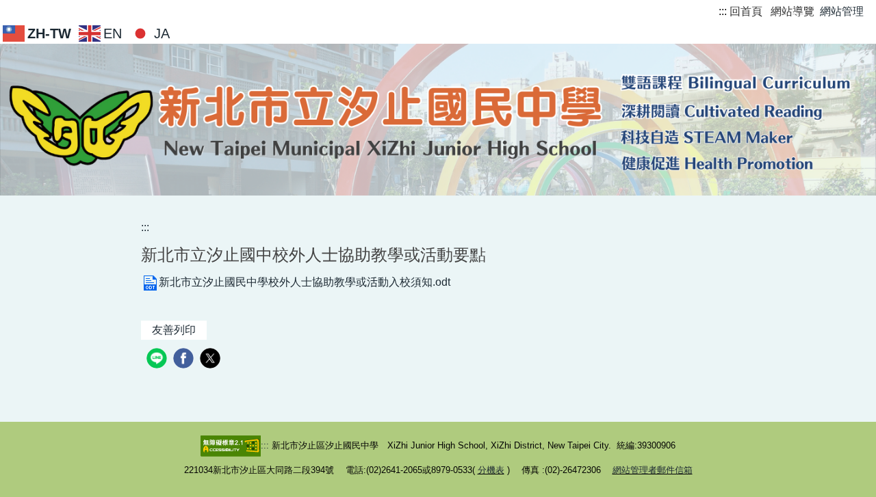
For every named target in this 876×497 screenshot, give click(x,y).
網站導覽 (792, 11)
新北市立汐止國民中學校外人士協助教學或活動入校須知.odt (304, 282)
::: (723, 11)
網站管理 (842, 11)
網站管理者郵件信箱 (653, 470)
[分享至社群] (158, 360)
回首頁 (746, 11)
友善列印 (174, 330)
